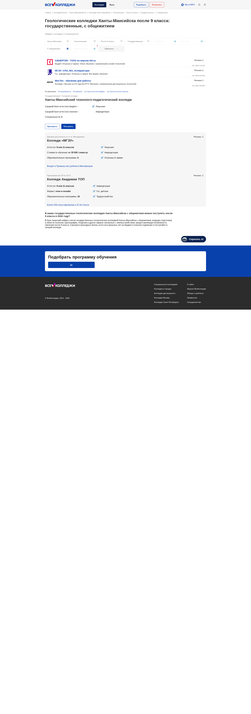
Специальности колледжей (165, 284)
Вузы (112, 5)
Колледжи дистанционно (164, 293)
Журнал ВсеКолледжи (196, 289)
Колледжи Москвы (162, 298)
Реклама (198, 60)
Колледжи (99, 5)
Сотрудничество (194, 302)
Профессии (192, 298)
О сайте (190, 284)
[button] (141, 4)
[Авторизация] (205, 4)
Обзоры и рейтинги (195, 293)
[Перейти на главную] (60, 4)
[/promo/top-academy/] (125, 189)
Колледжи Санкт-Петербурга (166, 302)
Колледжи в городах (162, 289)
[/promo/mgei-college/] (125, 151)
